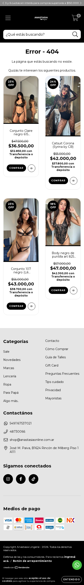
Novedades (11, 360)
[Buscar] (75, 34)
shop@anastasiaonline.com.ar (32, 440)
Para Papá (11, 393)
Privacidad (53, 390)
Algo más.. (11, 401)
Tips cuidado (54, 382)
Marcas (8, 368)
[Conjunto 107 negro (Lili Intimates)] (31, 306)
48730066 (17, 432)
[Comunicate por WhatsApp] (77, 565)
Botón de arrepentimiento (32, 561)
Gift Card (51, 365)
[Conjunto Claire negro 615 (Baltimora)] (31, 168)
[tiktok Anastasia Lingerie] (33, 479)
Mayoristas (53, 398)
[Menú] (8, 18)
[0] (75, 19)
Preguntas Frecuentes (62, 374)
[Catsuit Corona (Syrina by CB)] (73, 181)
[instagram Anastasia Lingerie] (8, 479)
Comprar (16, 168)
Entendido (71, 579)
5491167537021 (21, 423)
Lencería (9, 376)
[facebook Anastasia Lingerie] (21, 479)
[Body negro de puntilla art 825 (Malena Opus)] (73, 290)
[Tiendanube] (16, 568)
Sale (6, 352)
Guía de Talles (55, 357)
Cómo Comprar (56, 349)
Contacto (52, 341)
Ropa (7, 384)
